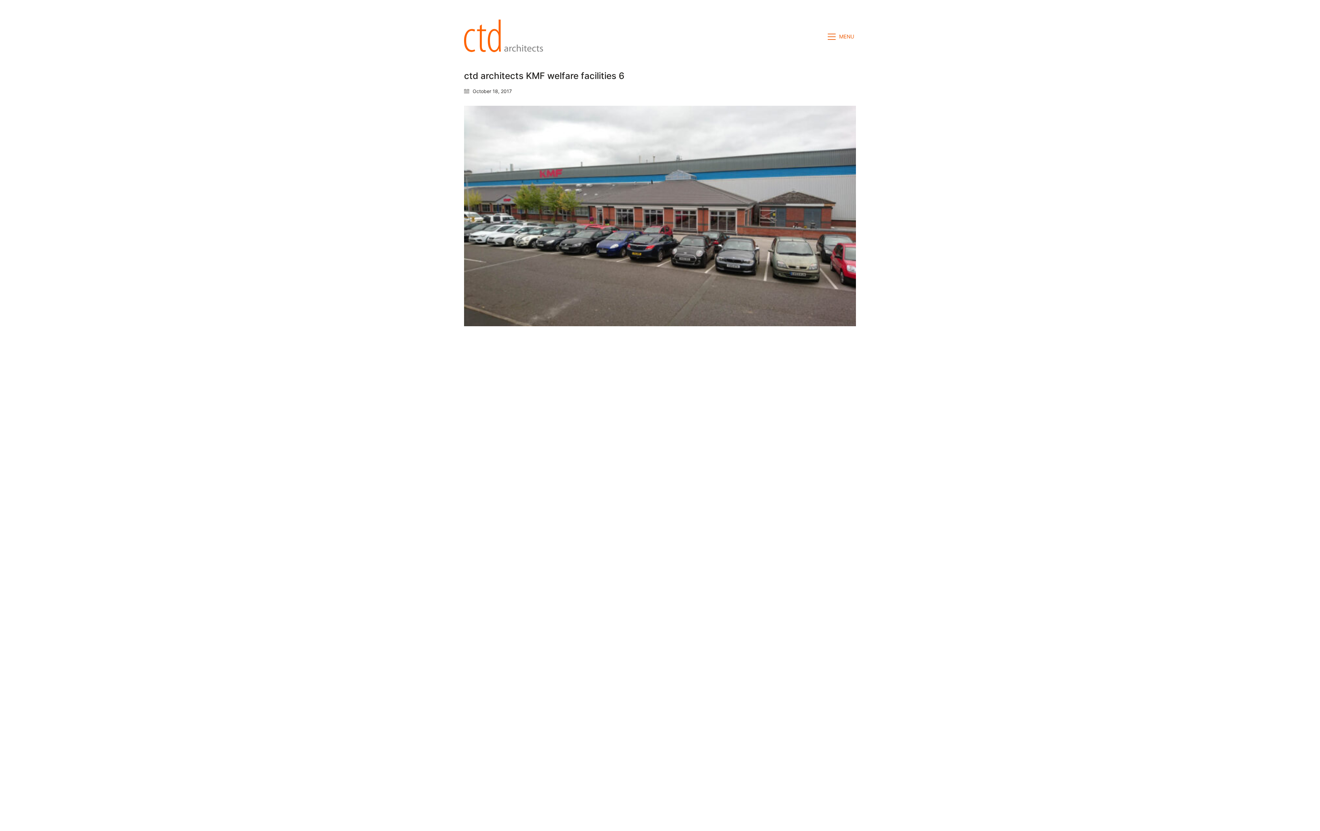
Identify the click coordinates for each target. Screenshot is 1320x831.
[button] (842, 37)
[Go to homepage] (505, 37)
